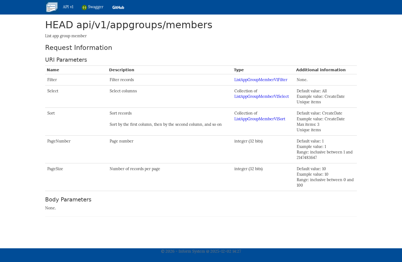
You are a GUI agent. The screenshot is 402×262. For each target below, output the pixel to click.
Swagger (95, 6)
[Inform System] (52, 6)
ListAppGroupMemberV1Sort (259, 118)
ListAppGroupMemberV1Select (261, 96)
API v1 (68, 6)
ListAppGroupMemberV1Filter (260, 79)
